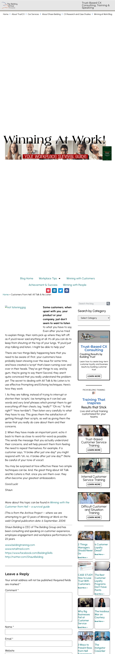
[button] (48, 290)
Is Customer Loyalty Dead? (101, 547)
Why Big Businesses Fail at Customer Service (84, 617)
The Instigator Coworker (100, 647)
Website (9, 650)
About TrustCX (18, 14)
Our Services (33, 14)
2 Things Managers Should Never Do (85, 549)
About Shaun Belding (51, 14)
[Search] (108, 303)
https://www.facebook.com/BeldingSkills (28, 553)
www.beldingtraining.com (20, 545)
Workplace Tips (48, 278)
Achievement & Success (43, 284)
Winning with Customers (80, 278)
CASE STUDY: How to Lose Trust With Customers (85, 579)
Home (5, 14)
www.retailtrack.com (17, 548)
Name (9, 627)
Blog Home (26, 278)
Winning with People (74, 284)
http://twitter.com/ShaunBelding (24, 556)
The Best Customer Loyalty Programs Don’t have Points (101, 582)
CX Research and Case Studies (77, 14)
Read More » (83, 557)
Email (9, 639)
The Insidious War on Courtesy (102, 614)
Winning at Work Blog (103, 14)
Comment (12, 590)
